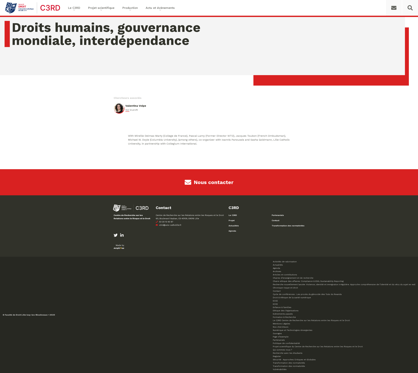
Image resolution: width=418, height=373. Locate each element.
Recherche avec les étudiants (287, 353)
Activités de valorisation (285, 261)
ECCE (275, 301)
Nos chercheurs (280, 327)
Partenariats (278, 215)
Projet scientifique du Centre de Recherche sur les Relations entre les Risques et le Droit (318, 346)
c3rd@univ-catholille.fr (169, 225)
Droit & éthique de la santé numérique (292, 297)
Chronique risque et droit (285, 288)
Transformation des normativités (288, 226)
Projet (232, 220)
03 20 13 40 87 (165, 222)
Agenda (232, 231)
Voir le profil (131, 110)
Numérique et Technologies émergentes (292, 330)
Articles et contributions (285, 275)
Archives (277, 271)
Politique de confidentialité (286, 343)
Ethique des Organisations (285, 310)
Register (277, 356)
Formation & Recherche (284, 317)
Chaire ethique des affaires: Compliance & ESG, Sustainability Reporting (308, 281)
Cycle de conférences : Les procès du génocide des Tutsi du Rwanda (307, 294)
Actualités (234, 226)
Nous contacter (213, 182)
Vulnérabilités (280, 369)
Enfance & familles (282, 307)
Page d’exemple (281, 337)
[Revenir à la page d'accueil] (32, 13)
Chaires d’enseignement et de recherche (293, 278)
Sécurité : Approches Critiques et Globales (294, 359)
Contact (275, 220)
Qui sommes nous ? (282, 350)
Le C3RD (233, 215)
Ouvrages (277, 333)
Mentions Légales (281, 324)
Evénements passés (283, 314)
